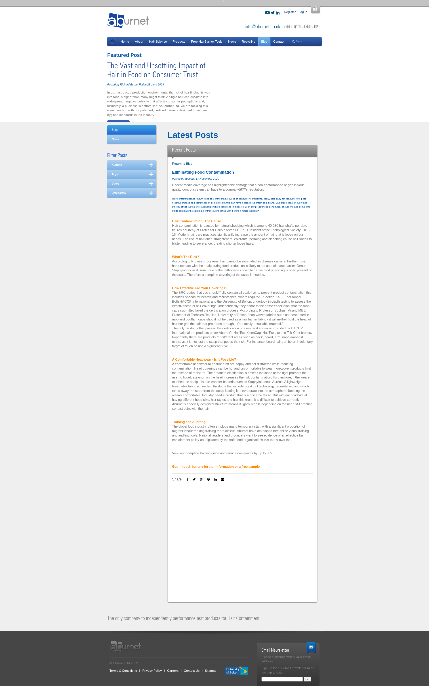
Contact (278, 41)
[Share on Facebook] (188, 479)
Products (179, 41)
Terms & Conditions (123, 670)
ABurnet (128, 20)
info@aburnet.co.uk (262, 26)
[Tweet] (194, 479)
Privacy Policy (152, 670)
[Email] (222, 479)
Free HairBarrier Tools (206, 41)
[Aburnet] (127, 646)
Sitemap (211, 670)
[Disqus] (242, 541)
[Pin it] (208, 479)
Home (125, 41)
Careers (173, 670)
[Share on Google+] (201, 479)
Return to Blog (182, 163)
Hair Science (158, 41)
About (139, 41)
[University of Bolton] (236, 670)
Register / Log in (295, 11)
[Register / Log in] (315, 10)
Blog (264, 41)
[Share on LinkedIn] (215, 479)
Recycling (248, 41)
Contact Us (192, 670)
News (112, 41)
